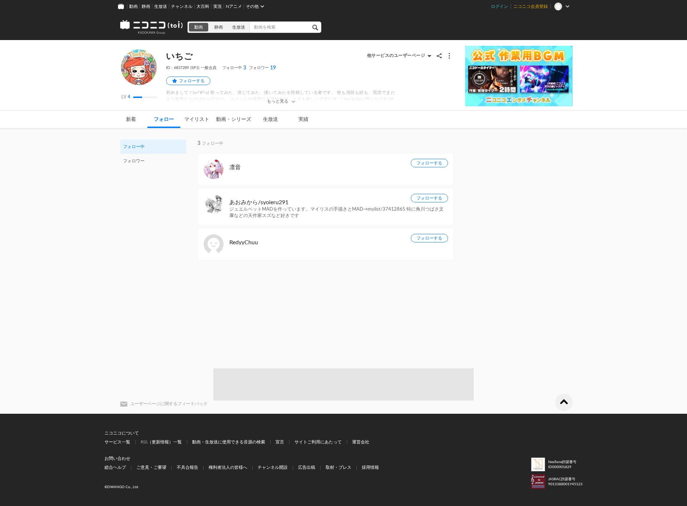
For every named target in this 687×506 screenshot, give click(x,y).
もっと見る (277, 101)
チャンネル (182, 6)
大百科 (202, 6)
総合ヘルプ (115, 467)
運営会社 (360, 442)
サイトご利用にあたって (318, 442)
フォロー (164, 119)
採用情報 (370, 467)
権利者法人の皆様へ (228, 467)
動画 (133, 6)
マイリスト (196, 119)
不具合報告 (187, 467)
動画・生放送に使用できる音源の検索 (228, 442)
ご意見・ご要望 (151, 467)
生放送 (160, 6)
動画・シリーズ (233, 119)
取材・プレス (338, 467)
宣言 (280, 442)
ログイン (499, 6)
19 (262, 67)
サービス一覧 (117, 442)
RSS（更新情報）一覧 (161, 442)
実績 (303, 119)
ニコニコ (151, 27)
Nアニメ (234, 6)
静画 (146, 6)
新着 (131, 119)
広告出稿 (306, 467)
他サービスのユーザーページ (396, 55)
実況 (217, 6)
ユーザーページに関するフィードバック (169, 404)
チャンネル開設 (273, 467)
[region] (153, 153)
